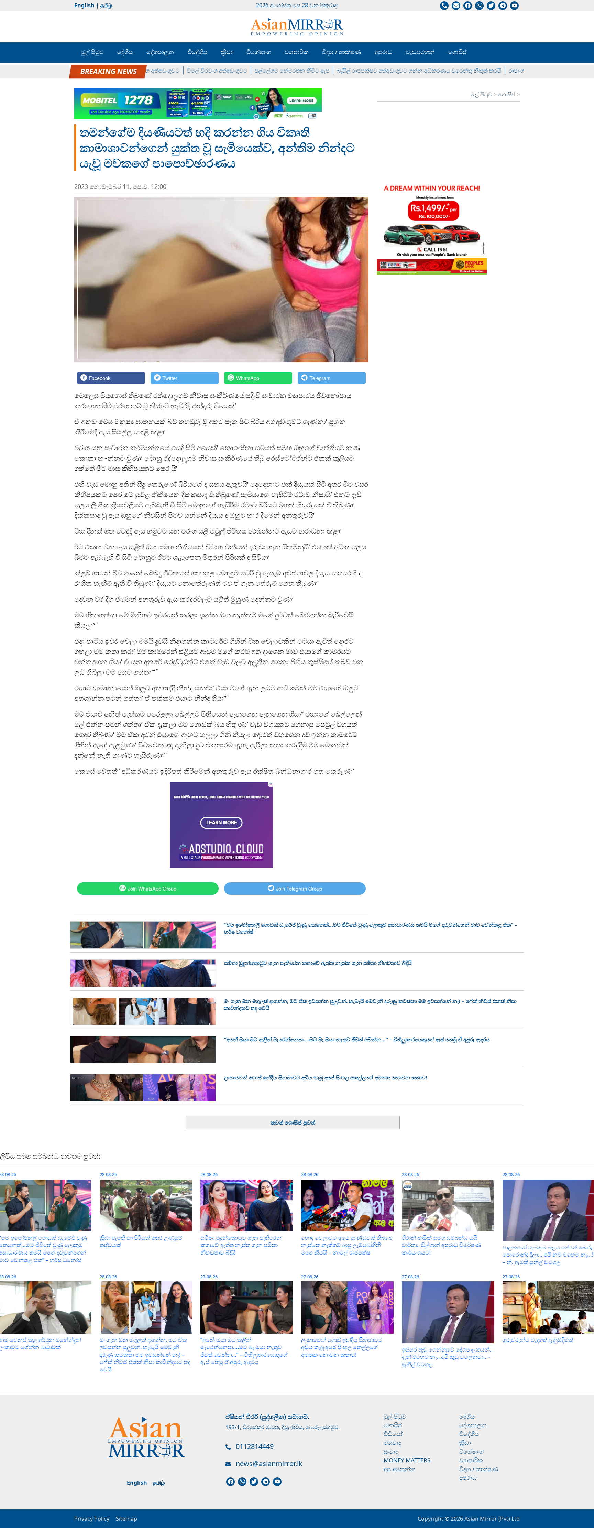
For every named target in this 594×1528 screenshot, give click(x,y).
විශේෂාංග (258, 52)
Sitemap (126, 1518)
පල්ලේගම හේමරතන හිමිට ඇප (264, 70)
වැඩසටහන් (420, 52)
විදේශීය (197, 52)
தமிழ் (106, 5)
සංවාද (391, 1451)
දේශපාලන (160, 52)
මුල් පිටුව (92, 52)
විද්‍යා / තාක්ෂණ (341, 52)
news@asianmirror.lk (269, 1463)
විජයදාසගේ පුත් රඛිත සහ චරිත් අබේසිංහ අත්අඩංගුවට (89, 70)
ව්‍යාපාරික (296, 52)
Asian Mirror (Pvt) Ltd (491, 1518)
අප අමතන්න (400, 1469)
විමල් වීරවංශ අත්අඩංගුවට (189, 70)
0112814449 (255, 1446)
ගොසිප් (457, 52)
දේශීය (125, 52)
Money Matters (407, 1460)
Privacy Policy (91, 1518)
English (84, 5)
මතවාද (392, 1442)
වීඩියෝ (393, 1434)
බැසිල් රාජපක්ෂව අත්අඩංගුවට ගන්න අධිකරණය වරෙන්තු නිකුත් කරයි (391, 70)
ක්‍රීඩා (227, 52)
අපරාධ (383, 52)
